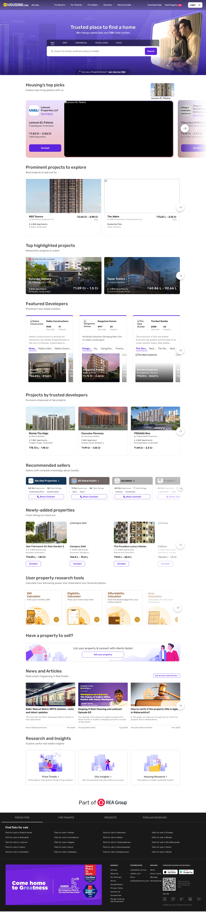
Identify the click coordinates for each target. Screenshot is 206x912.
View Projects (47, 114)
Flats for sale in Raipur (113, 837)
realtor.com (135, 874)
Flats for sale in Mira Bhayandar (166, 842)
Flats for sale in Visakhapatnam (117, 842)
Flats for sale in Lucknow (16, 842)
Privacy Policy (116, 888)
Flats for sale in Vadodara (65, 852)
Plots (119, 43)
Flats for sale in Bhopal (162, 837)
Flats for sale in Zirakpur (162, 833)
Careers (113, 870)
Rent (65, 43)
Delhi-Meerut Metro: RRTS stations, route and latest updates (50, 711)
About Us (114, 874)
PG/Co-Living (101, 43)
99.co (132, 877)
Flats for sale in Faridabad (16, 852)
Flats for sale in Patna (161, 847)
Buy (53, 43)
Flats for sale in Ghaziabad (17, 837)
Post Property (173, 5)
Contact (45, 148)
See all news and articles (166, 675)
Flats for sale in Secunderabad (116, 847)
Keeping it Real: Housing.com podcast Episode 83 (100, 711)
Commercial (81, 43)
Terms (113, 881)
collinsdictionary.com (139, 881)
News (152, 870)
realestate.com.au (138, 870)
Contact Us (115, 892)
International (156, 881)
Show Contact (47, 496)
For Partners (116, 877)
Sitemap (153, 877)
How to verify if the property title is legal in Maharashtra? (154, 711)
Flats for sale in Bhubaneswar (116, 852)
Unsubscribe (115, 895)
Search (151, 51)
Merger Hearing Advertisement (117, 900)
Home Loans (155, 874)
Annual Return (116, 884)
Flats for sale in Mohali (64, 833)
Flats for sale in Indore (15, 847)
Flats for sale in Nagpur (64, 842)
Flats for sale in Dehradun (114, 833)
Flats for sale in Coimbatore (66, 837)
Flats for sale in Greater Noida (18, 833)
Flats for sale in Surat (63, 847)
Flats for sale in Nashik (162, 852)
